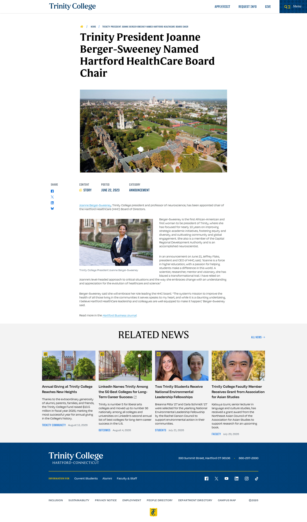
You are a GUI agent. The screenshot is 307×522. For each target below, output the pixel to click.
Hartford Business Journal (119, 315)
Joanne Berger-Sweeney (95, 205)
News (93, 27)
